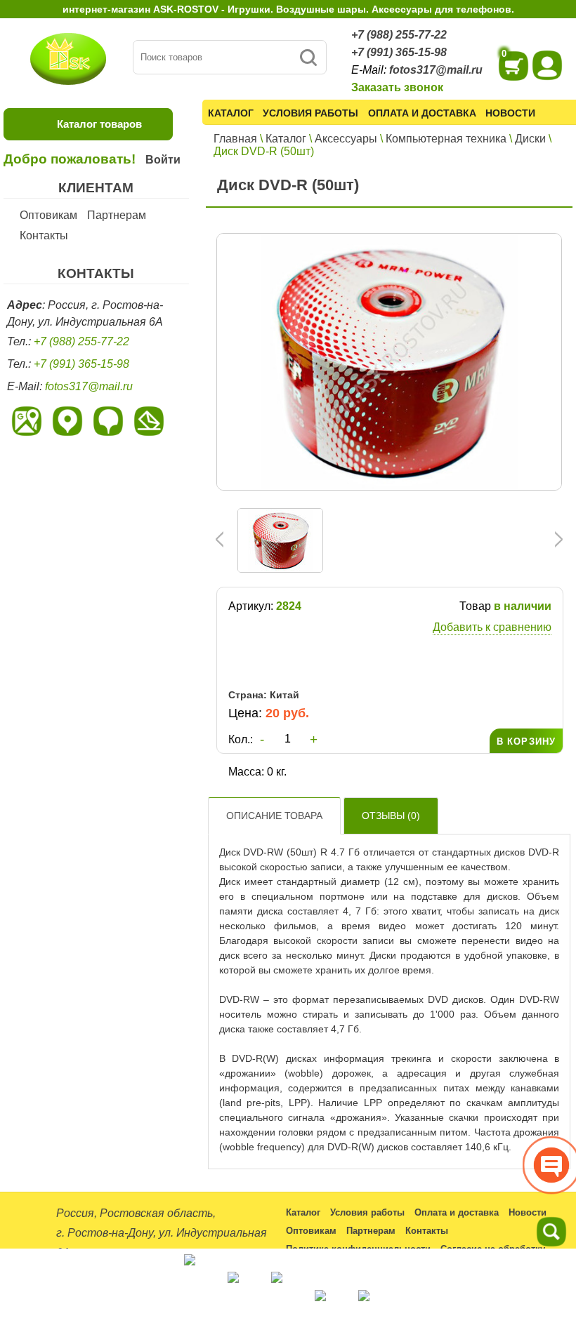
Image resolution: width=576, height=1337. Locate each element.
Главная (235, 139)
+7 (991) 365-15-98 (399, 52)
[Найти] (308, 57)
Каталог (231, 113)
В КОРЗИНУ (526, 741)
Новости (510, 113)
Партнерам (116, 215)
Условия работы (310, 113)
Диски (530, 139)
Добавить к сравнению (492, 627)
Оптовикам (48, 215)
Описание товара (274, 815)
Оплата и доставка (422, 113)
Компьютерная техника (446, 139)
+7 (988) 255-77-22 (399, 35)
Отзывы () (391, 815)
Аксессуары (346, 139)
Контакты (44, 235)
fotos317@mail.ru (436, 70)
